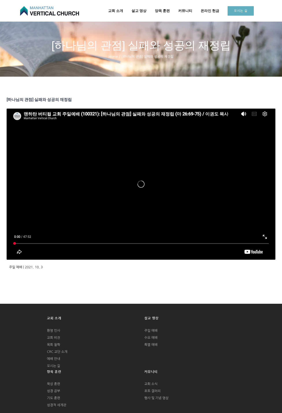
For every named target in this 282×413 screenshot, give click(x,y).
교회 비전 (53, 337)
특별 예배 (151, 344)
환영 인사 (53, 330)
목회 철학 (53, 344)
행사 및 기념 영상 (156, 398)
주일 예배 (151, 330)
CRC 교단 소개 (57, 351)
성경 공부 (53, 391)
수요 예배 (151, 337)
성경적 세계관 (56, 405)
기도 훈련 (53, 398)
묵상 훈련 (53, 383)
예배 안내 (53, 358)
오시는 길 (53, 365)
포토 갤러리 (152, 391)
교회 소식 (151, 383)
